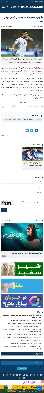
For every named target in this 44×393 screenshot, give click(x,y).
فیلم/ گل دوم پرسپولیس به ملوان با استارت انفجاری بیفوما (24, 323)
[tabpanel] (22, 240)
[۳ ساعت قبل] (22, 237)
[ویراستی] (13, 375)
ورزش (24, 102)
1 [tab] (9, 220)
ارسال (4, 210)
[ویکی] (23, 378)
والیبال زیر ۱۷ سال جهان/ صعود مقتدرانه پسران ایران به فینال (24, 334)
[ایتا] (20, 375)
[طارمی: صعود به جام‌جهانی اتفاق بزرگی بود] (22, 43)
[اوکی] (3, 375)
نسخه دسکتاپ (22, 368)
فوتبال (20, 102)
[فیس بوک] (10, 375)
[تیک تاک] (6, 375)
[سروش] (16, 375)
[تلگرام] (40, 375)
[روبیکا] (33, 375)
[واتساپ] (20, 378)
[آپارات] (30, 375)
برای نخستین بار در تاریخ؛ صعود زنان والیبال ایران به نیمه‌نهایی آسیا (22, 337)
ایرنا (25, 7)
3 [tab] (5, 220)
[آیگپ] (23, 375)
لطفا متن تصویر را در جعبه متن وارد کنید (31, 202)
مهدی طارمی (7, 119)
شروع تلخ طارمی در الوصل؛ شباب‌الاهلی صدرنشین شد (26, 320)
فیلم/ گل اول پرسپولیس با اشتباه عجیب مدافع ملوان (26, 343)
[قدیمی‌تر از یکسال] (32, 154)
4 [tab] (2, 220)
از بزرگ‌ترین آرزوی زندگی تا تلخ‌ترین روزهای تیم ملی (27, 253)
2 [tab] (7, 220)
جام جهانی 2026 (28, 119)
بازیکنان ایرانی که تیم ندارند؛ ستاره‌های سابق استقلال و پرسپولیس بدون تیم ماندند (22, 316)
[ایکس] (37, 375)
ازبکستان (38, 119)
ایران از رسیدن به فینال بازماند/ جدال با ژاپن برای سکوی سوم (24, 326)
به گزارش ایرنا (38, 68)
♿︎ (39, 388)
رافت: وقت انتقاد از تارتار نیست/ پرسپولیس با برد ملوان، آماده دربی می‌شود (22, 347)
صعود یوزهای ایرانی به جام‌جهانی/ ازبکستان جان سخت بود (33, 164)
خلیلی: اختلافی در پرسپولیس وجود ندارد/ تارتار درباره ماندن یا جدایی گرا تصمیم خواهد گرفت (21, 330)
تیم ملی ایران (17, 119)
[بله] (27, 375)
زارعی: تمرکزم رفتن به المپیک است (31, 340)
